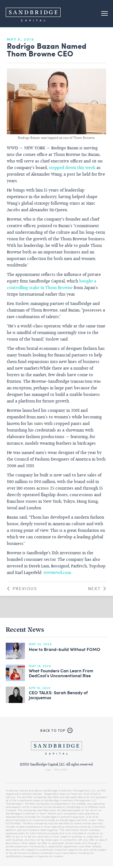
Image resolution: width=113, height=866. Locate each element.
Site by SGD (60, 769)
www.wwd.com (57, 573)
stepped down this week (72, 168)
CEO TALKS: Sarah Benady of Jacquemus (58, 695)
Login (48, 769)
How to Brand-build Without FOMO (64, 649)
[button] (104, 13)
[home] (33, 13)
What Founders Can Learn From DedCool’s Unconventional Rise (61, 673)
